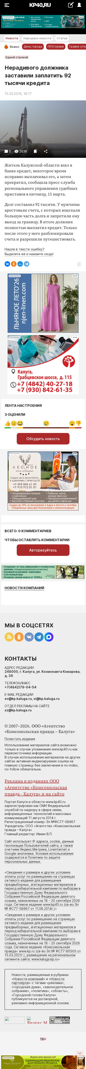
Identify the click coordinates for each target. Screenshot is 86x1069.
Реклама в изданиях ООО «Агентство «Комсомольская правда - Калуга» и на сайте (36, 787)
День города (33, 46)
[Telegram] (26, 264)
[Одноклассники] (14, 264)
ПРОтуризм (56, 46)
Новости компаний (24, 588)
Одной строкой (16, 57)
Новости (12, 38)
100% (46, 423)
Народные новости (37, 38)
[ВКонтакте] (7, 264)
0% (8, 423)
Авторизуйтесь (43, 550)
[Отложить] (35, 151)
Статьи (62, 38)
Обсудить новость (43, 438)
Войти (79, 5)
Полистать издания (20, 739)
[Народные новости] (71, 5)
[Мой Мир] (20, 264)
